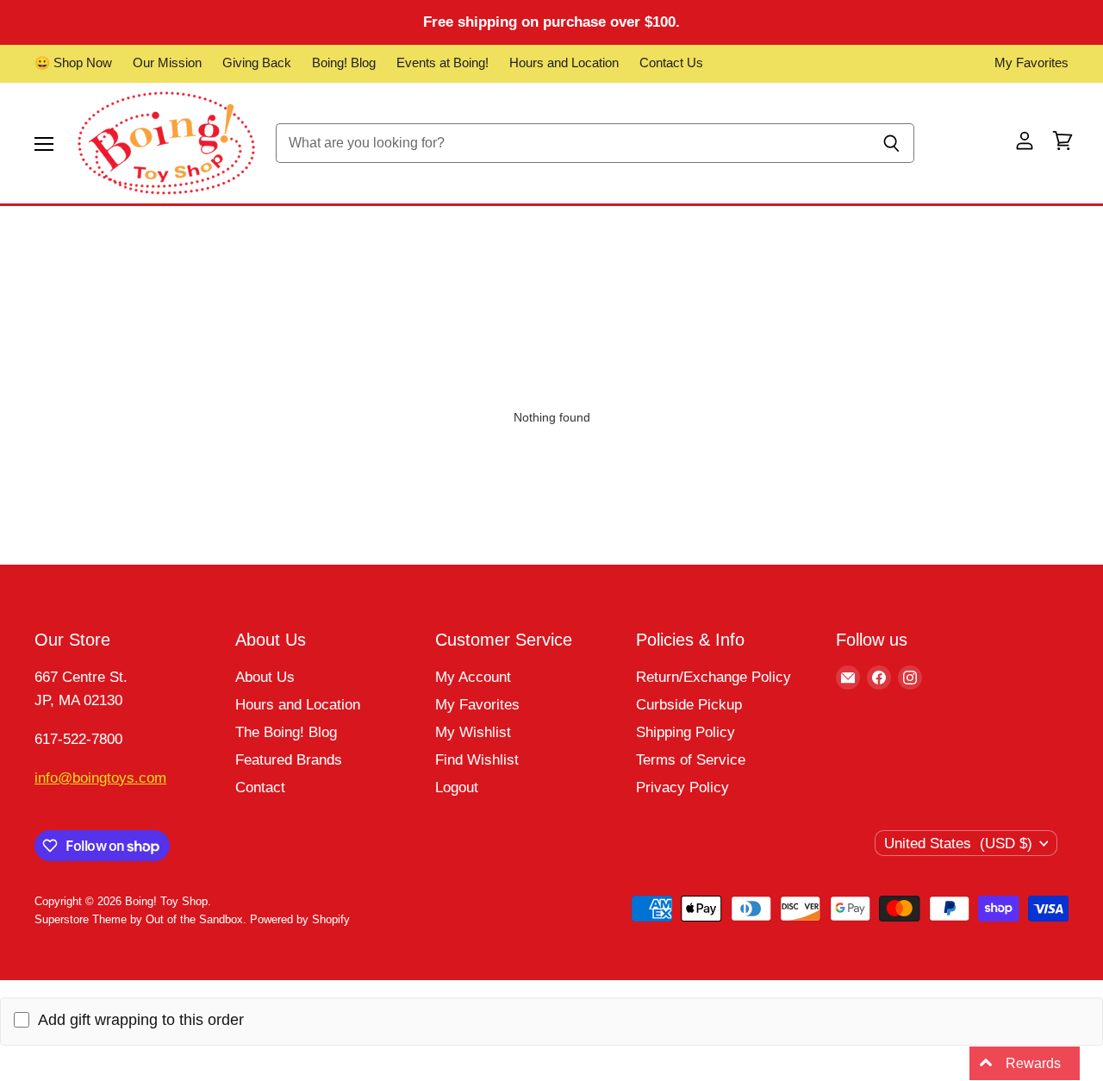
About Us (265, 677)
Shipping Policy (685, 732)
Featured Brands (288, 760)
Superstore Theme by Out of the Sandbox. (140, 919)
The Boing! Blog (286, 732)
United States (958, 843)
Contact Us (671, 63)
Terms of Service (690, 760)
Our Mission (167, 63)
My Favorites (1031, 63)
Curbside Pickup (689, 705)
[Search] (891, 143)
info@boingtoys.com (100, 778)
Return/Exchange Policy (713, 677)
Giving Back (256, 63)
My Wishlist (473, 732)
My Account (473, 677)
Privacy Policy (682, 787)
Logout (456, 787)
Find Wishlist (477, 760)
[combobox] (572, 143)
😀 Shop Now (73, 63)
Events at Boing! (442, 63)
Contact (260, 787)
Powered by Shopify (300, 919)
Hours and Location (564, 63)
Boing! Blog (344, 63)
